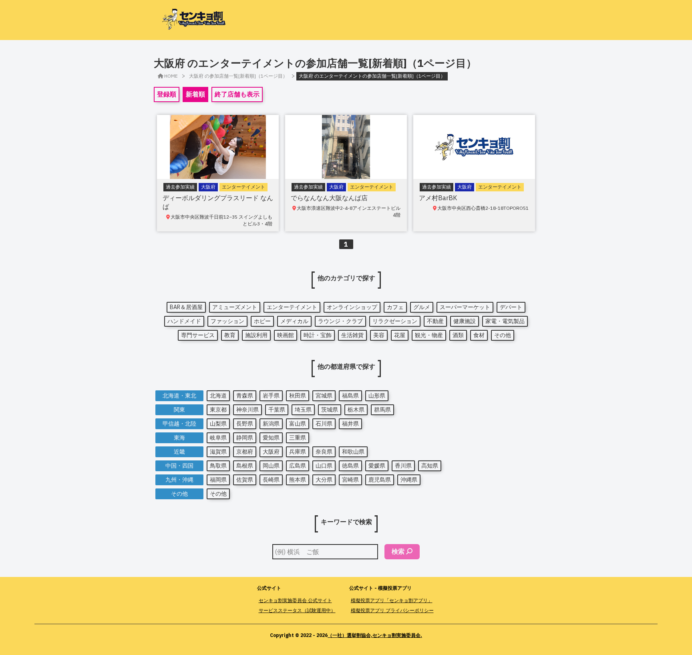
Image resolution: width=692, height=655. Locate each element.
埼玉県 (303, 409)
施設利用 (256, 335)
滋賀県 (218, 451)
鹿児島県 (379, 479)
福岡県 (218, 479)
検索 (398, 551)
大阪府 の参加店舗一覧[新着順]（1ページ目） (238, 76)
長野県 (244, 423)
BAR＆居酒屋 (186, 307)
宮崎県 (350, 479)
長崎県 (271, 479)
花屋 (399, 335)
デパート (511, 307)
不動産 (435, 321)
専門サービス (198, 335)
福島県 (350, 395)
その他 (502, 335)
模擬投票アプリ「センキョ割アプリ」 (391, 600)
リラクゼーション (394, 321)
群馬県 (382, 409)
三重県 (297, 437)
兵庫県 (297, 451)
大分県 (324, 479)
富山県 (297, 423)
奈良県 (324, 451)
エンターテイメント (292, 307)
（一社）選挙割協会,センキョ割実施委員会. (375, 635)
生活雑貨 (352, 335)
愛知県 (271, 437)
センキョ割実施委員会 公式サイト (295, 600)
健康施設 (464, 321)
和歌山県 (353, 451)
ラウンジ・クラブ (340, 321)
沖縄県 (408, 479)
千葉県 (276, 409)
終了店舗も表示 (237, 94)
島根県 (244, 465)
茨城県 (329, 409)
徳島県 (350, 465)
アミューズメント (234, 307)
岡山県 (271, 465)
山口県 (324, 465)
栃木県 (356, 409)
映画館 (285, 335)
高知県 (429, 465)
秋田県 (297, 395)
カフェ (395, 307)
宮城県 (324, 395)
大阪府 (271, 451)
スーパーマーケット (465, 307)
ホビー (262, 321)
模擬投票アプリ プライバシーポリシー (392, 610)
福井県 (350, 423)
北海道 (218, 395)
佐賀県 (244, 479)
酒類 (458, 335)
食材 (479, 335)
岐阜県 (218, 437)
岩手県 (271, 395)
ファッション (227, 321)
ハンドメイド (184, 321)
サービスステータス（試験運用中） (297, 610)
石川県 (324, 423)
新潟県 (271, 423)
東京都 (218, 409)
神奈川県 (247, 409)
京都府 (244, 451)
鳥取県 (218, 465)
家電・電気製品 (505, 321)
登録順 (166, 94)
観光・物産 (429, 335)
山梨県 (218, 423)
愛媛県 (376, 465)
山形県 (376, 395)
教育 (229, 335)
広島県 (297, 465)
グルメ (421, 307)
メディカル (294, 321)
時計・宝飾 (318, 335)
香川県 (403, 465)
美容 (378, 335)
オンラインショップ (352, 307)
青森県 (244, 395)
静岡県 (244, 437)
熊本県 (297, 479)
